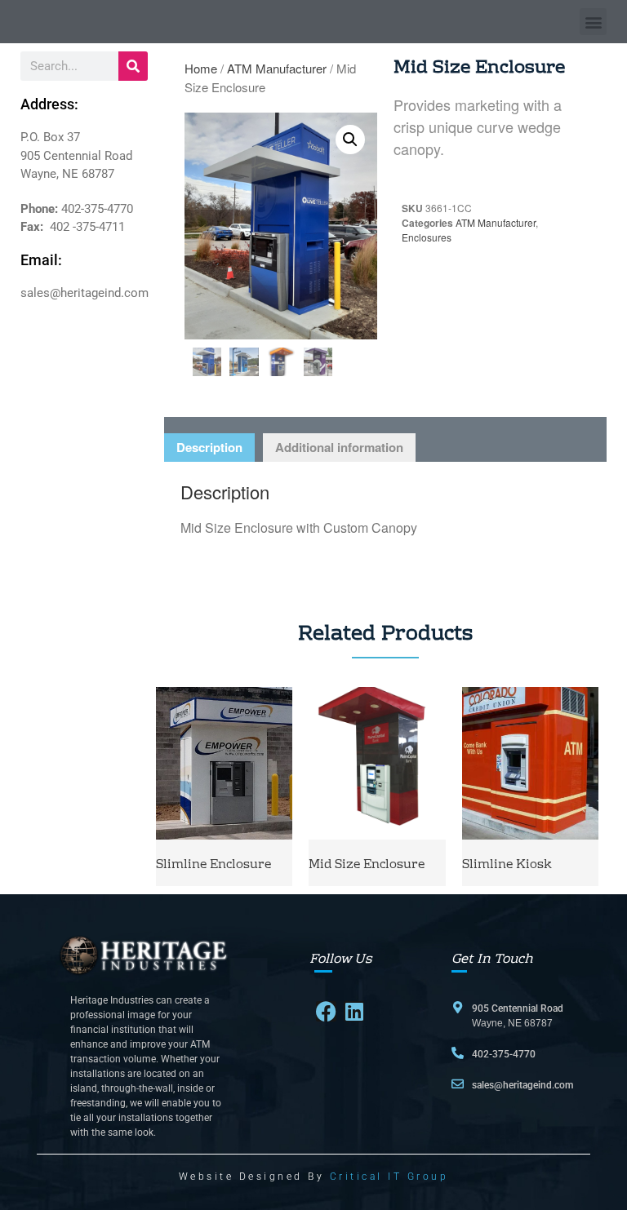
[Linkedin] (354, 1011)
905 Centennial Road (517, 1008)
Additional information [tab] (339, 447)
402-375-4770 (504, 1054)
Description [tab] (209, 447)
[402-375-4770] (457, 1053)
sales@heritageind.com (522, 1085)
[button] (593, 21)
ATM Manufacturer (277, 68)
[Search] (133, 66)
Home (201, 68)
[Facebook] (326, 1011)
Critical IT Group (389, 1176)
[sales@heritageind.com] (457, 1084)
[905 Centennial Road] (457, 1007)
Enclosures (426, 237)
